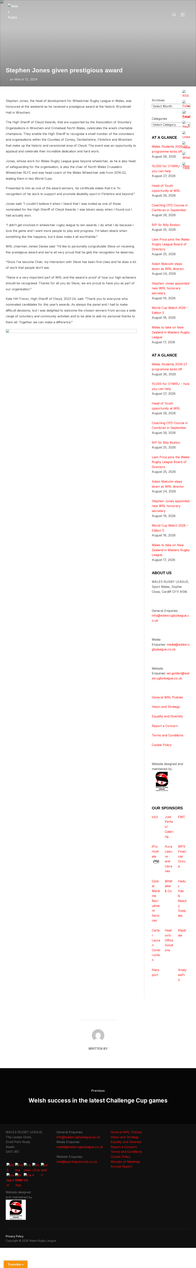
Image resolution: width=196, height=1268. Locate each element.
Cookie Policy (162, 745)
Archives (158, 100)
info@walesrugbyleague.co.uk (78, 1137)
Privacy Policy (15, 1236)
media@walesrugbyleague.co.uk (79, 1147)
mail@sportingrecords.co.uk (76, 1162)
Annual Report (121, 1166)
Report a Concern (165, 726)
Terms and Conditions (167, 735)
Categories (159, 119)
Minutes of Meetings (125, 1162)
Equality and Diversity (167, 716)
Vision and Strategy (166, 707)
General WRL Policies (167, 697)
